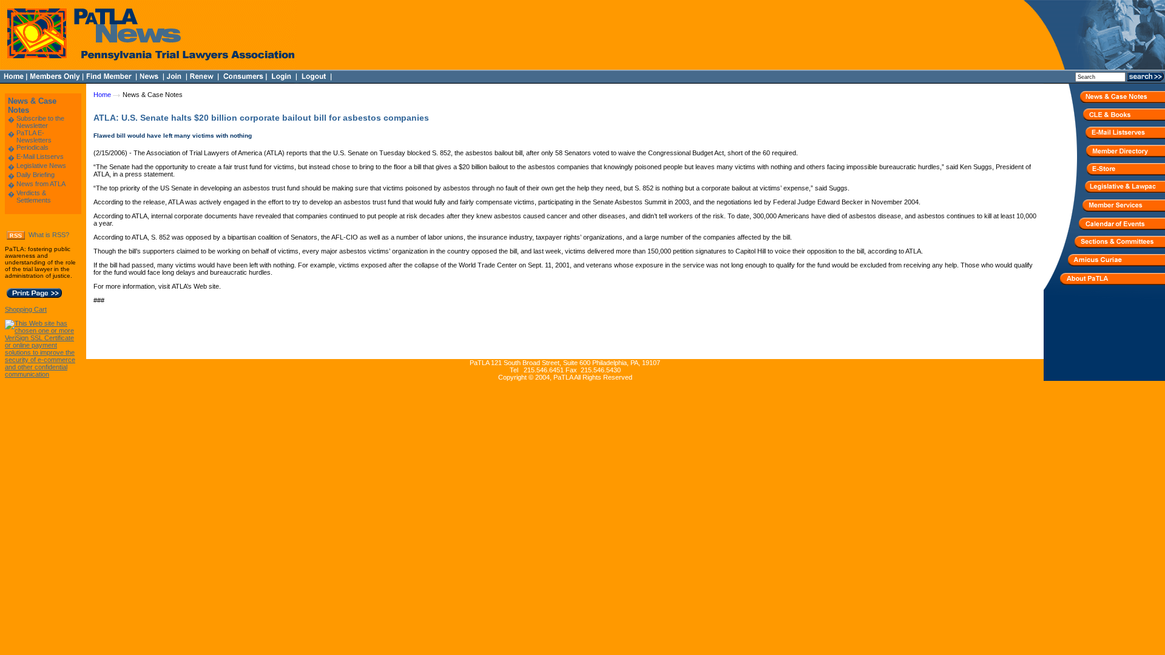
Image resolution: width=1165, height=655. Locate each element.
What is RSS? (49, 234)
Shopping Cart (26, 309)
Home (102, 94)
